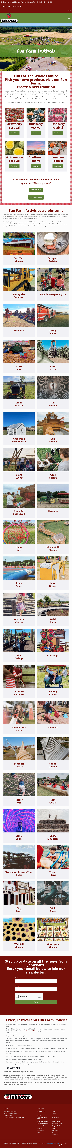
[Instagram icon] (70, 10)
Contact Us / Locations (55, 1133)
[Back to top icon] (66, 1143)
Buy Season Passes (36, 197)
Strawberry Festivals (43, 1121)
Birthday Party (41, 1111)
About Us (54, 1128)
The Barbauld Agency (53, 1143)
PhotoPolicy (55, 1130)
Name (17, 978)
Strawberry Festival (14, 125)
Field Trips (40, 1128)
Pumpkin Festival (57, 159)
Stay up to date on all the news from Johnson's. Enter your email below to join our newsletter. (36, 967)
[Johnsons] (9, 18)
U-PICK (54, 1114)
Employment (41, 1130)
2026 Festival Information (55, 1118)
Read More (14, 133)
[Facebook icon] (68, 10)
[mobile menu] (69, 18)
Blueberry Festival (36, 125)
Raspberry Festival (58, 125)
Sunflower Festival (36, 159)
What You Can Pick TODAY (43, 1118)
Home (53, 1111)
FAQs (39, 1133)
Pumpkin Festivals (57, 1126)
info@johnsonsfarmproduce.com (12, 6)
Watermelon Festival (14, 159)
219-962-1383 (48, 2)
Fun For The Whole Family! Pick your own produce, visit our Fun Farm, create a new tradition (36, 81)
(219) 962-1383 (36, 190)
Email (17, 986)
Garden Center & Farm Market (43, 1114)
